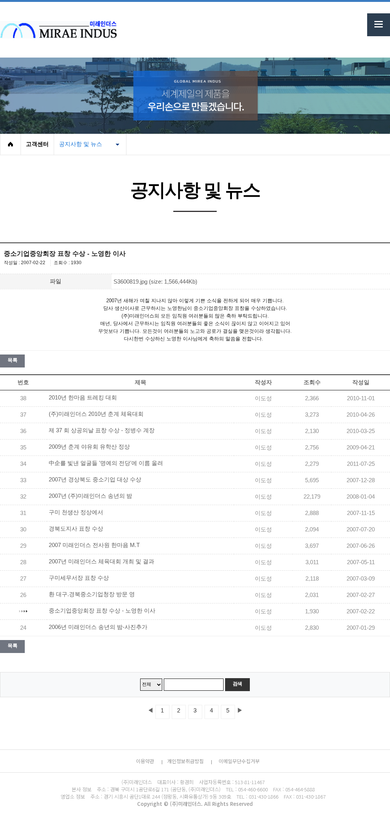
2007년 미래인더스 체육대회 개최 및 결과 (101, 561)
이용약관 (145, 761)
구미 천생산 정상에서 (76, 512)
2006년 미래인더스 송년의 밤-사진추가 (98, 627)
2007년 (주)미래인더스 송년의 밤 (90, 496)
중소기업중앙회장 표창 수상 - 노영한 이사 (102, 611)
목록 (12, 360)
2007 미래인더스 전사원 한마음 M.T (94, 545)
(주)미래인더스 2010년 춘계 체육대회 (96, 414)
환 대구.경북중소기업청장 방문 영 (92, 594)
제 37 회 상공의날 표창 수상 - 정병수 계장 (102, 430)
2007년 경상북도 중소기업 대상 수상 (95, 479)
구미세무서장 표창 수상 (79, 578)
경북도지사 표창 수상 (76, 529)
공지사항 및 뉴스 (80, 144)
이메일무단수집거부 (239, 761)
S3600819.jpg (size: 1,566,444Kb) (155, 282)
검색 (237, 684)
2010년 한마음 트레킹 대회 (83, 398)
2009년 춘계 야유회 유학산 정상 (89, 447)
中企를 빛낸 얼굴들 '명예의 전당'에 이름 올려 (106, 463)
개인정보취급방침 (185, 761)
